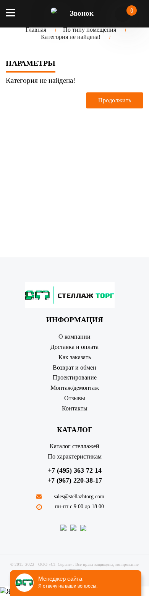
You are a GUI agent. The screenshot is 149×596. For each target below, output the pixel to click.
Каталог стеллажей (74, 446)
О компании (74, 336)
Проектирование (75, 377)
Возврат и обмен (74, 367)
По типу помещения (89, 29)
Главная (36, 29)
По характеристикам (75, 456)
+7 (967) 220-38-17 (74, 480)
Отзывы (74, 398)
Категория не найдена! (70, 37)
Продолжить (114, 100)
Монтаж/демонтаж (74, 387)
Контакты (74, 408)
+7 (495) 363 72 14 (75, 470)
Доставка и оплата (74, 347)
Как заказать (74, 357)
